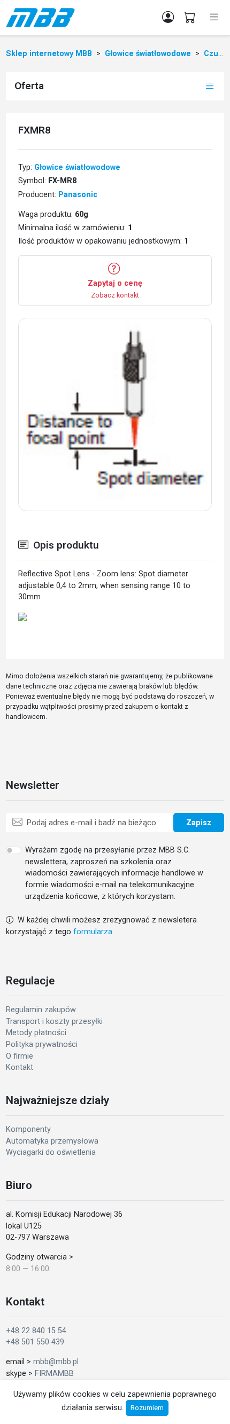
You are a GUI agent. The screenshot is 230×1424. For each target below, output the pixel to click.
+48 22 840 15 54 (36, 1330)
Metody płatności (36, 1032)
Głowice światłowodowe (77, 167)
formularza (92, 931)
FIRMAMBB (54, 1373)
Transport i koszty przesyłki (54, 1021)
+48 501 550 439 (35, 1342)
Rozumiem (147, 1408)
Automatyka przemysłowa (52, 1141)
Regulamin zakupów (41, 1009)
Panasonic (77, 194)
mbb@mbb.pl (56, 1361)
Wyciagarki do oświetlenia (51, 1152)
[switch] (13, 850)
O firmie (19, 1056)
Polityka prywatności (42, 1044)
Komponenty (28, 1129)
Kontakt (19, 1067)
